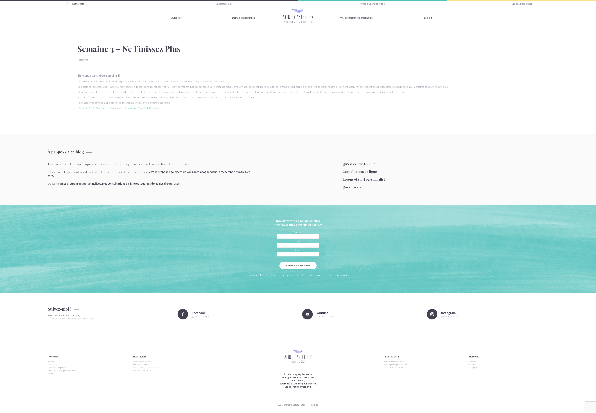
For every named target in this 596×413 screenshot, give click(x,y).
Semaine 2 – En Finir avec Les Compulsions (101, 108)
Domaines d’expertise (243, 17)
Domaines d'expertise (57, 367)
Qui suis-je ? (352, 187)
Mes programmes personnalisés (357, 17)
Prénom (298, 232)
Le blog (428, 17)
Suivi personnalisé (141, 364)
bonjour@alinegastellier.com (395, 364)
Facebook (473, 361)
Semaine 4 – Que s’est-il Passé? (141, 108)
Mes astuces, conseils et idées (146, 367)
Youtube (472, 364)
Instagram (473, 367)
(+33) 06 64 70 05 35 (393, 367)
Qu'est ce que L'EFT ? (359, 164)
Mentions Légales (291, 405)
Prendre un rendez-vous (394, 361)
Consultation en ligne (142, 361)
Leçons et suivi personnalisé (364, 179)
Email (298, 249)
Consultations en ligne (360, 171)
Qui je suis (176, 17)
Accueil (51, 361)
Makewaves (313, 405)
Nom (298, 240)
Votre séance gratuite (142, 370)
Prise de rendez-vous (372, 3)
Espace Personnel (521, 3)
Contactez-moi (223, 3)
